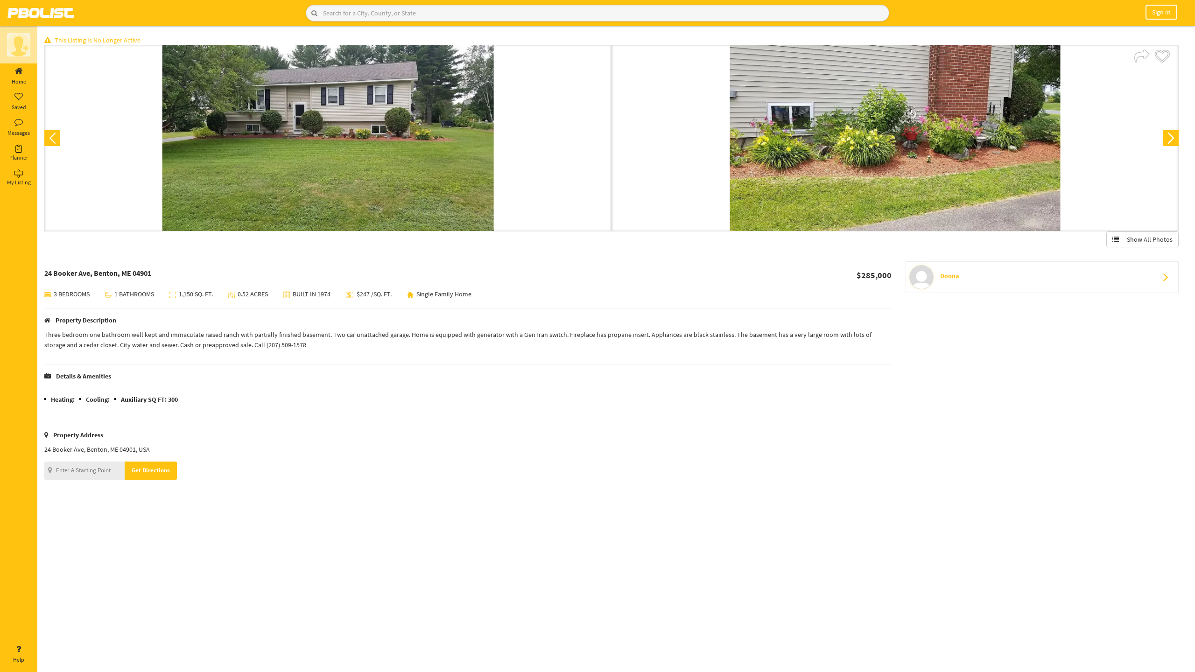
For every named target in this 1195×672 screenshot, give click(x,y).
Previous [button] (52, 138)
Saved (19, 107)
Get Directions (151, 470)
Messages (18, 132)
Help (18, 659)
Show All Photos (1148, 239)
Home (19, 81)
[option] (328, 138)
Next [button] (1171, 138)
